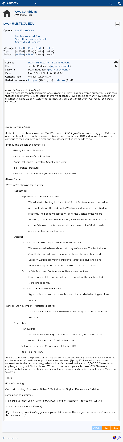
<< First (20, 48)
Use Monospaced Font (28, 36)
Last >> (49, 48)
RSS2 (115, 427)
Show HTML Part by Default (31, 39)
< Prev (29, 48)
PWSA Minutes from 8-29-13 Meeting (49, 62)
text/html (60, 80)
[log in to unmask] (60, 66)
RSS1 (106, 427)
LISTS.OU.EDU (10, 438)
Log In (111, 3)
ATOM (96, 427)
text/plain (33, 80)
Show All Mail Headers (27, 42)
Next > (39, 48)
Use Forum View (24, 30)
